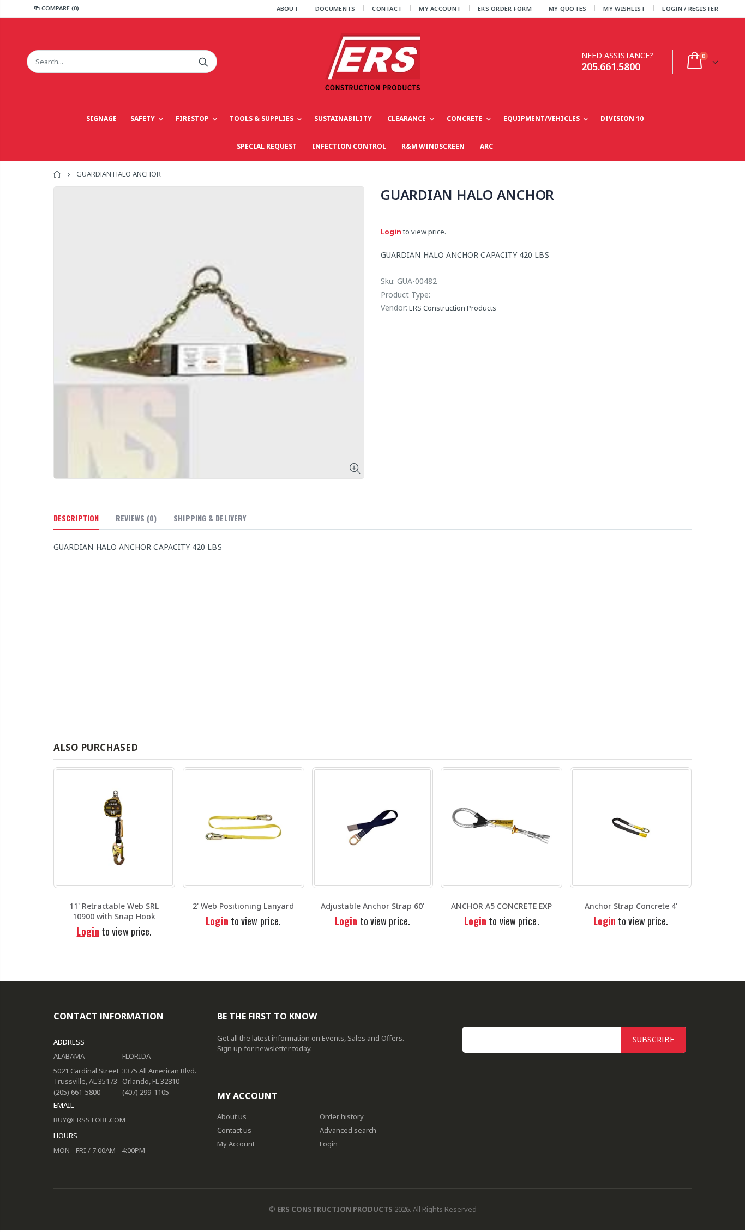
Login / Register (690, 8)
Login (391, 231)
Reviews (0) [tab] (136, 518)
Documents (335, 8)
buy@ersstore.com (89, 1120)
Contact (387, 8)
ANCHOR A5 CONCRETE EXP (501, 906)
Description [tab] (76, 518)
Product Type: (405, 294)
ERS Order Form (505, 8)
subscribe (653, 1039)
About (287, 8)
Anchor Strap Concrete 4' (631, 906)
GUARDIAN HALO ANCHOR (467, 194)
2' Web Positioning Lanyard (243, 906)
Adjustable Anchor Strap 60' (372, 906)
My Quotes (567, 8)
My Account (440, 8)
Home (57, 174)
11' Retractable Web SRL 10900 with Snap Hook (114, 911)
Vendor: (394, 307)
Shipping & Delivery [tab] (209, 518)
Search (203, 61)
